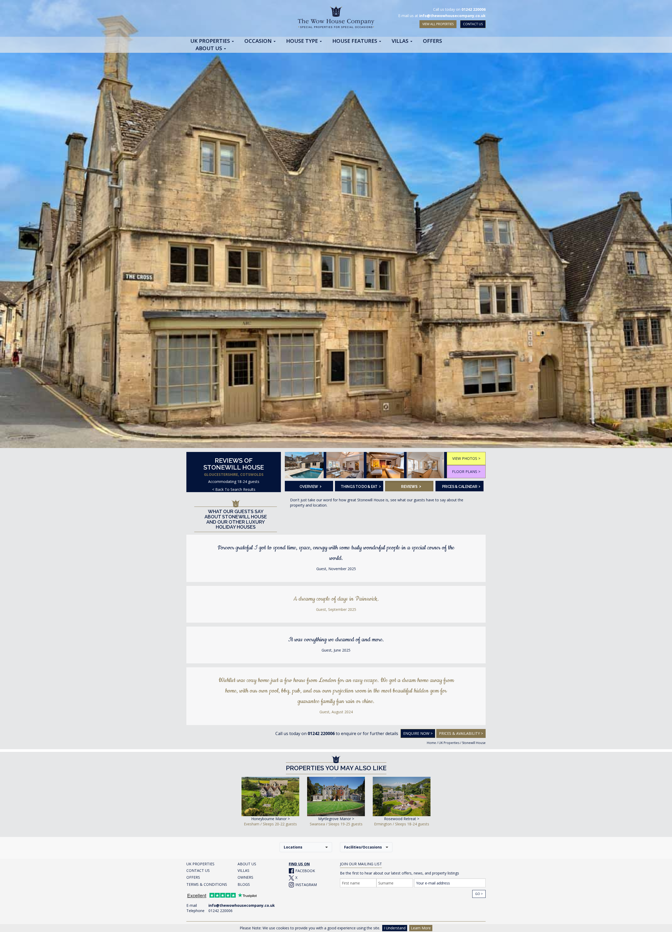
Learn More (421, 927)
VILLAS (243, 870)
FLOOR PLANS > (466, 471)
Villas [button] (401, 41)
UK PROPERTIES (200, 863)
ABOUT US (247, 863)
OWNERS (245, 877)
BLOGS (244, 884)
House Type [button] (302, 41)
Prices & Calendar (461, 486)
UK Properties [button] (210, 41)
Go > (479, 894)
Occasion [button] (258, 41)
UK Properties (449, 743)
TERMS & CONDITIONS (206, 884)
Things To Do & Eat (360, 486)
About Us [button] (209, 48)
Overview (310, 486)
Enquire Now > (418, 733)
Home (431, 743)
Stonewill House (474, 743)
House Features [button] (355, 41)
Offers (432, 41)
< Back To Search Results (233, 489)
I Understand (395, 927)
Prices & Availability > (461, 733)
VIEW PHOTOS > (466, 458)
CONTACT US (473, 24)
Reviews (411, 486)
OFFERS (193, 877)
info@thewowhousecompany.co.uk (452, 15)
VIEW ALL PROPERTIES (438, 24)
